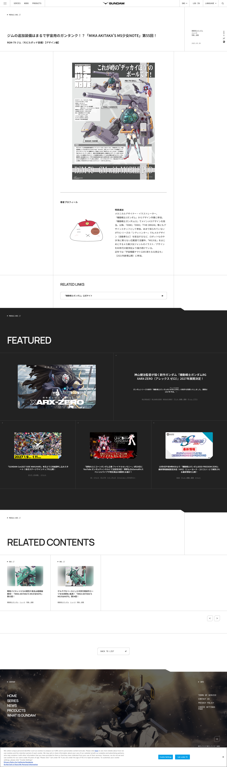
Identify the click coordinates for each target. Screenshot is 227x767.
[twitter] (224, 38)
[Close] (223, 757)
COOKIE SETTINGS (209, 708)
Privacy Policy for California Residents (18, 762)
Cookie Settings (166, 757)
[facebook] (223, 41)
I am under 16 (182, 757)
